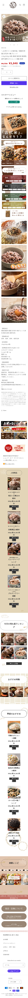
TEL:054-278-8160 (14, 916)
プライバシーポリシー (9, 943)
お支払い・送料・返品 (9, 947)
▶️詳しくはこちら (8, 464)
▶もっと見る (14, 663)
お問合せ (5, 950)
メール (14, 924)
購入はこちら (15, 507)
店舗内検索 (6, 954)
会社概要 (5, 939)
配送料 (4, 66)
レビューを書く (14, 102)
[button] (3, 5)
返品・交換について (14, 908)
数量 (2, 69)
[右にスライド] (17, 45)
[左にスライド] (10, 45)
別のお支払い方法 (14, 87)
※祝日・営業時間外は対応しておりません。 (14, 917)
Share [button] (4, 410)
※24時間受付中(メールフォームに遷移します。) (14, 925)
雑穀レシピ (14, 863)
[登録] (23, 965)
